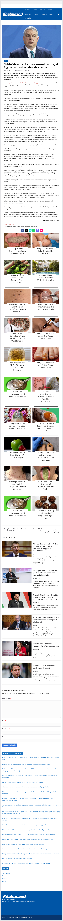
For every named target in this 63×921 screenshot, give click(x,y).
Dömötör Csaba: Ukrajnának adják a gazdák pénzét (44, 667)
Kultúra (37, 14)
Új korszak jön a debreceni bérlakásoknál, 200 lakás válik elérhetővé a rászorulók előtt (26, 863)
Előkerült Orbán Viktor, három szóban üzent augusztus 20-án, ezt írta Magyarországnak (27, 830)
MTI (13, 70)
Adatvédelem (6, 873)
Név (4, 721)
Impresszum (5, 876)
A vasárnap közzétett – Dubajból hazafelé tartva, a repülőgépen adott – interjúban (27, 83)
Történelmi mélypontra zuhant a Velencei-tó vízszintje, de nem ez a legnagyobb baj (25, 787)
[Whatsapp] (33, 230)
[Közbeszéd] (13, 14)
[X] (26, 230)
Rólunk (4, 881)
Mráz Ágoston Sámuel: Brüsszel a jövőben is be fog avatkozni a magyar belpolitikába (45, 572)
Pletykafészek (47, 14)
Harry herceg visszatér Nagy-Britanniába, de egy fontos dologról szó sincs (23, 844)
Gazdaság (28, 14)
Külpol (35, 10)
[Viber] (37, 230)
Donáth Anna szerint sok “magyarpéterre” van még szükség (46, 645)
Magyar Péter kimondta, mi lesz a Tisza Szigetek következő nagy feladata (22, 782)
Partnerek (5, 879)
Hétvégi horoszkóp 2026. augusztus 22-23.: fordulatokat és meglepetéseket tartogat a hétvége (28, 834)
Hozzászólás (6, 698)
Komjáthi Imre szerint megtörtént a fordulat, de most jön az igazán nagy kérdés (24, 825)
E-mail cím (6, 729)
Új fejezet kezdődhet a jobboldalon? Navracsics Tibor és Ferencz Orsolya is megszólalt (26, 849)
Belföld (27, 10)
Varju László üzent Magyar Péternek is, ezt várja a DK (17, 858)
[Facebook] (22, 230)
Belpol (42, 10)
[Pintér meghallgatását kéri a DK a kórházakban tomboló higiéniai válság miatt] (17, 615)
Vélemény (28, 18)
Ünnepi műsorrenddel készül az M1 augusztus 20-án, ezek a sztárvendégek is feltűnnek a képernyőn (30, 854)
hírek (21, 70)
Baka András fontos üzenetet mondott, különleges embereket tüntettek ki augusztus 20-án (27, 839)
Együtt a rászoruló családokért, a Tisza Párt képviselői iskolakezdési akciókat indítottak (26, 764)
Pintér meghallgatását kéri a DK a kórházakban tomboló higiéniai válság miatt (46, 619)
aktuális (18, 70)
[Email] (41, 230)
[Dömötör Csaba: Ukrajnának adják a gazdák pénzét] (17, 664)
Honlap (4, 737)
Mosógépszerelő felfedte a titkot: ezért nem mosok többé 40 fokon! (17, 530)
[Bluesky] (30, 230)
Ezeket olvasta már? (9, 224)
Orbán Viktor (26, 70)
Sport (50, 10)
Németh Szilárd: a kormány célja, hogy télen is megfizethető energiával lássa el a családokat (45, 597)
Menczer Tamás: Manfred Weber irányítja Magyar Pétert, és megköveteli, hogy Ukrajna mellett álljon (45, 547)
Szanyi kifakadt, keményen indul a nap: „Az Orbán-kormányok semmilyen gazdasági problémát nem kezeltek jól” (46, 531)
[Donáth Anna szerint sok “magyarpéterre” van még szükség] (17, 642)
